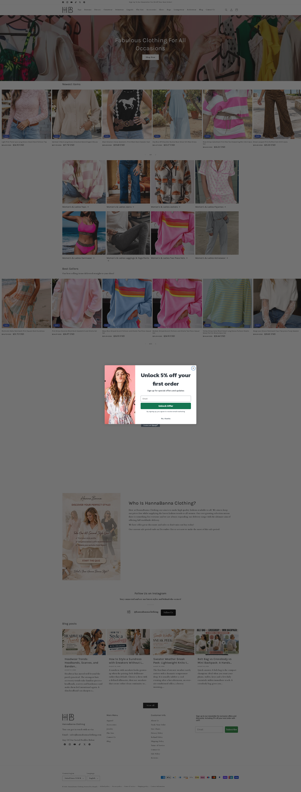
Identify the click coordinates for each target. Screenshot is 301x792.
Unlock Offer (165, 406)
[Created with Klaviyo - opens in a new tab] (150, 425)
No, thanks (165, 418)
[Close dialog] (193, 368)
